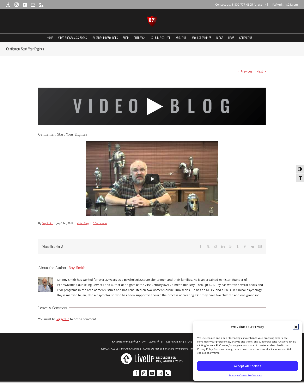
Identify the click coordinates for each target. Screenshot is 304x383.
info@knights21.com (284, 4)
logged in (62, 319)
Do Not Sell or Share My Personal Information (177, 348)
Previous (247, 71)
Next (259, 71)
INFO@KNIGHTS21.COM (135, 348)
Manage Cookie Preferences (245, 375)
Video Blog (83, 223)
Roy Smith (47, 223)
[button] (296, 327)
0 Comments (100, 223)
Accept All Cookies (247, 366)
